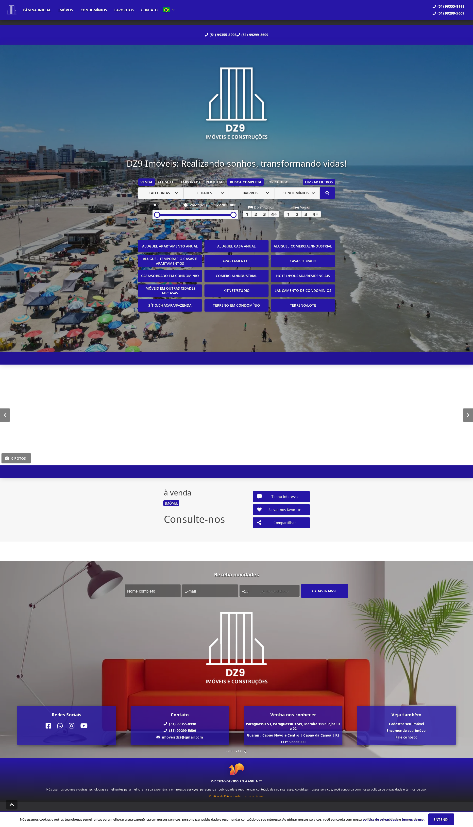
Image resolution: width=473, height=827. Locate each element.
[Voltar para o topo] (11, 804)
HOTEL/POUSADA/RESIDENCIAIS (303, 275)
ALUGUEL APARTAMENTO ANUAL (170, 246)
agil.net (255, 781)
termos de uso (413, 819)
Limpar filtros (319, 182)
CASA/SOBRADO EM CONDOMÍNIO (170, 275)
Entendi (441, 819)
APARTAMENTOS (236, 261)
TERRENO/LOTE (303, 305)
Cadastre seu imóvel (406, 723)
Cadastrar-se (325, 590)
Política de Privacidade (224, 796)
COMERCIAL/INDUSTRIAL (236, 275)
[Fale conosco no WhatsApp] (60, 725)
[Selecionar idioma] (168, 10)
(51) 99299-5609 (254, 34)
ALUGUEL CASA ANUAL (236, 246)
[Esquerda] (5, 415)
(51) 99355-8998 (223, 34)
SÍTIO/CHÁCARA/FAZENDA (169, 305)
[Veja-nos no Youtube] (83, 725)
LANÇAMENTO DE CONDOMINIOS (303, 290)
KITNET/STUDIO (236, 290)
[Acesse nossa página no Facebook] (48, 725)
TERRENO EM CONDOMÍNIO (236, 305)
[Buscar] (327, 193)
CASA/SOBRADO (303, 261)
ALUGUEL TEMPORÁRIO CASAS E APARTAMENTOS (170, 261)
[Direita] (468, 415)
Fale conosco (406, 737)
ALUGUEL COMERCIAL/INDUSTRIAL (303, 246)
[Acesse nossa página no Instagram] (71, 725)
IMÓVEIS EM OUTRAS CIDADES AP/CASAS (170, 290)
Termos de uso (253, 796)
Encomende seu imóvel (407, 730)
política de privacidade (380, 819)
